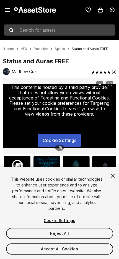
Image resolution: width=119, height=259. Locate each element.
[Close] (113, 176)
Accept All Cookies (59, 248)
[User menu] (112, 10)
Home (9, 49)
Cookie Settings (59, 140)
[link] (88, 10)
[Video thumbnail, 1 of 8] (18, 165)
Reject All (59, 233)
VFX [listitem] (24, 49)
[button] (100, 10)
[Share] (99, 84)
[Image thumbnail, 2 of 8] (48, 165)
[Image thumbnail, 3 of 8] (77, 165)
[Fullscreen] (109, 84)
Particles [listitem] (41, 49)
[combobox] (59, 30)
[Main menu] (7, 10)
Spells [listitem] (60, 49)
